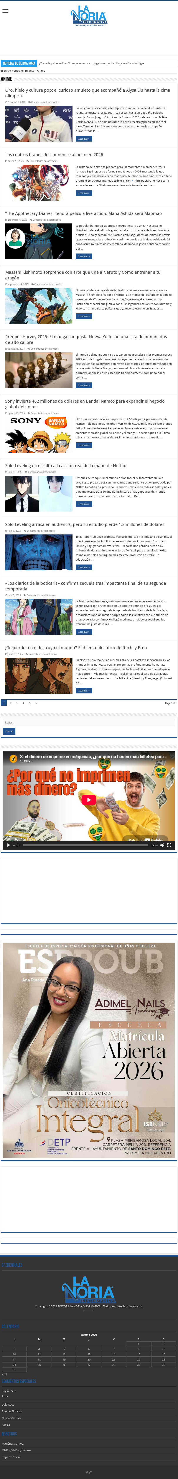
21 (113, 1359)
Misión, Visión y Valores (16, 1450)
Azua (5, 1396)
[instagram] (90, 1472)
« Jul (4, 1374)
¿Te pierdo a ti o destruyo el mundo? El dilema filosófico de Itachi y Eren (76, 647)
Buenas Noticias (12, 1411)
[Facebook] (87, 1472)
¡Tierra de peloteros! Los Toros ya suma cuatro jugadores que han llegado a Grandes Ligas (91, 63)
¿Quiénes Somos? (13, 1443)
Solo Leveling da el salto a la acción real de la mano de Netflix (65, 465)
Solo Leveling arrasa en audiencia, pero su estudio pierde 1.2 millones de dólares (84, 524)
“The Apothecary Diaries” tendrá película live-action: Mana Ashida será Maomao (83, 213)
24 (14, 1364)
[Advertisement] (89, 41)
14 (113, 1354)
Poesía (6, 1425)
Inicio (7, 70)
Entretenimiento (24, 70)
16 (163, 1354)
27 (89, 1364)
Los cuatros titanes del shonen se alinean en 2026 (54, 154)
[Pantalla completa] (169, 845)
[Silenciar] (162, 845)
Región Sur (9, 1391)
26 (64, 1364)
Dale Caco (8, 1404)
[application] (89, 800)
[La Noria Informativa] (89, 15)
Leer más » (84, 138)
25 (39, 1364)
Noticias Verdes (11, 1418)
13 (89, 1354)
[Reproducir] (9, 845)
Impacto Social (11, 1457)
